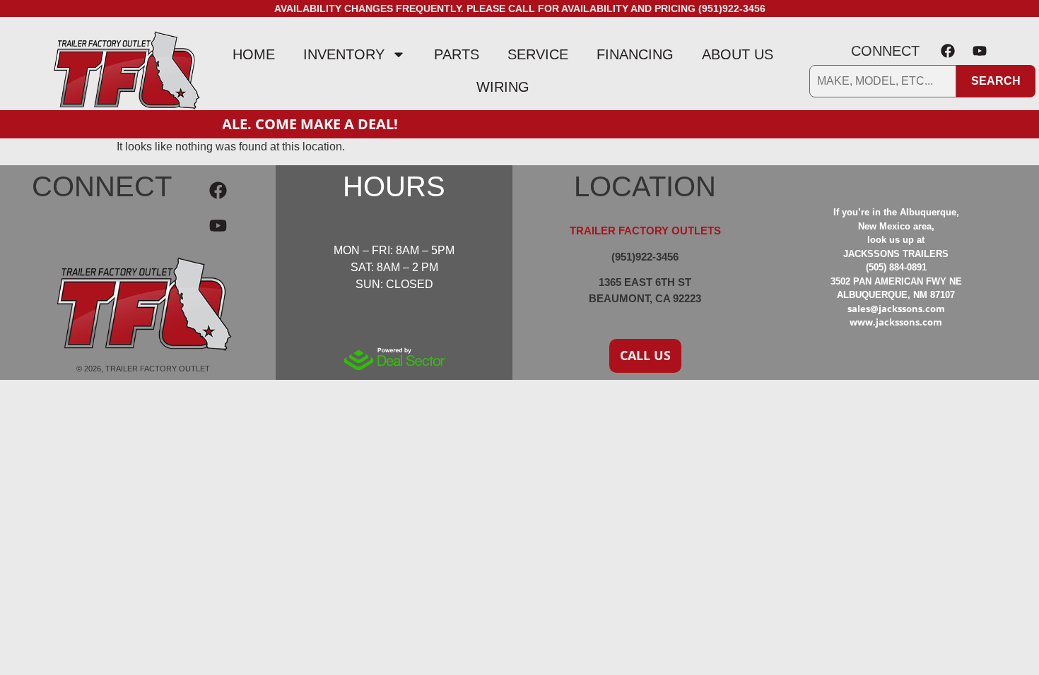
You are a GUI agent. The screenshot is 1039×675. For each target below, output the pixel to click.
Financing (635, 54)
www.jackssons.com (896, 322)
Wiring (502, 87)
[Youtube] (979, 51)
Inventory (344, 54)
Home (254, 54)
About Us (737, 54)
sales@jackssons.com (896, 308)
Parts (456, 54)
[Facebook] (948, 51)
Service (537, 54)
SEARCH (996, 81)
